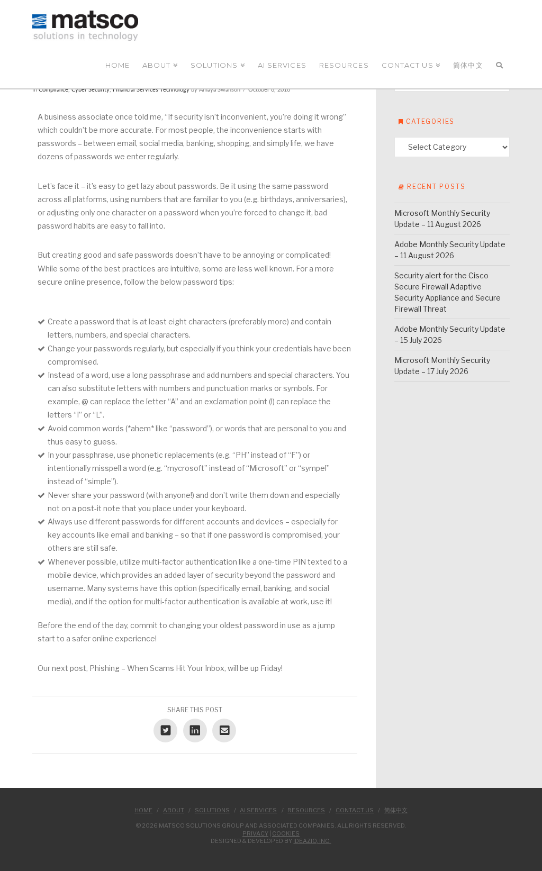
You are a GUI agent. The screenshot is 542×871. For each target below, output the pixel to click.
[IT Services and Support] (85, 26)
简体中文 (396, 810)
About (173, 810)
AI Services (258, 810)
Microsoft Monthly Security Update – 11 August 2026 (442, 218)
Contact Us (355, 810)
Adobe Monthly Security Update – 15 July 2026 (449, 334)
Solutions (212, 810)
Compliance (53, 90)
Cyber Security (90, 90)
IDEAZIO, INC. (312, 841)
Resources (306, 810)
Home (143, 810)
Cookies (286, 833)
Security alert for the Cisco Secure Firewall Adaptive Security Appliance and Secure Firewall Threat (447, 292)
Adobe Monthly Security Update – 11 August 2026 (449, 250)
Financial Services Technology (151, 90)
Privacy (255, 833)
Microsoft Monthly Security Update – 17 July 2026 (442, 366)
